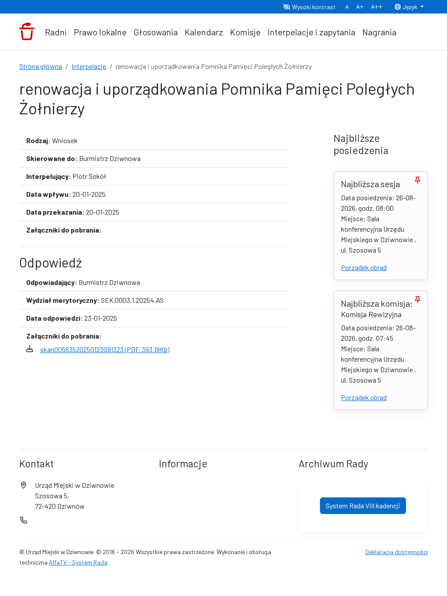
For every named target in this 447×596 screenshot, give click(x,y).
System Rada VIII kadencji (363, 505)
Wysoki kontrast (313, 6)
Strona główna (40, 66)
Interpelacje (89, 66)
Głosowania (156, 32)
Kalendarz (204, 32)
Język (410, 6)
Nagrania (379, 32)
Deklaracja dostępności (396, 551)
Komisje (245, 32)
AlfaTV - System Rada (78, 562)
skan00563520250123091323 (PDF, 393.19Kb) (104, 349)
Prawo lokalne (100, 32)
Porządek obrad (364, 267)
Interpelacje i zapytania (311, 32)
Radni (56, 32)
